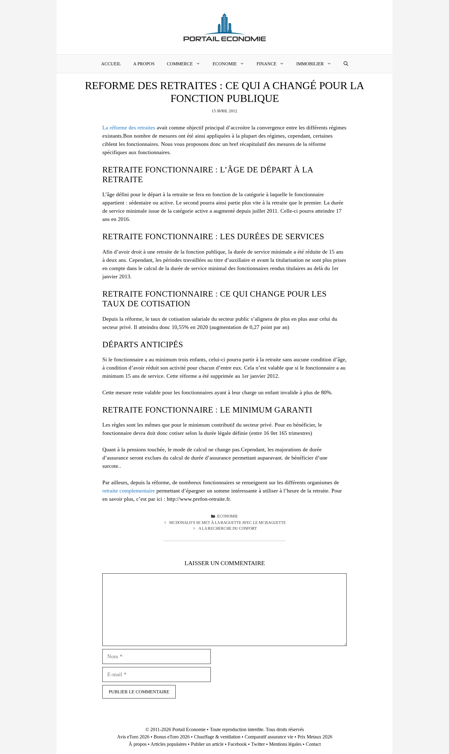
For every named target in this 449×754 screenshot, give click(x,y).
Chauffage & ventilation (217, 736)
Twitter (258, 744)
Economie (225, 63)
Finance (266, 63)
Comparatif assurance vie (269, 736)
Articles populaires (169, 744)
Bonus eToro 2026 (172, 736)
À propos (138, 744)
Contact (313, 744)
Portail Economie (189, 729)
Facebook (237, 744)
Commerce (180, 63)
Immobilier (310, 63)
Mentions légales (285, 744)
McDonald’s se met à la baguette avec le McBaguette (227, 522)
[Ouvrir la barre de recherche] (346, 64)
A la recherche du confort (228, 528)
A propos (144, 63)
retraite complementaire (128, 491)
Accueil (111, 63)
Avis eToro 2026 (133, 736)
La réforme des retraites (128, 127)
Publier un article (207, 744)
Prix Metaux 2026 (315, 736)
